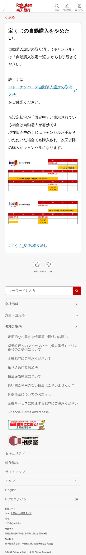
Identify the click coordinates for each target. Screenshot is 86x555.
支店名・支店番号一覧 (21, 513)
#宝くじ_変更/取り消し (27, 245)
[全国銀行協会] (43, 425)
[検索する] (77, 291)
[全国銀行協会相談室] (43, 441)
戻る (11, 17)
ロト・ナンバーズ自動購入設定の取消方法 (40, 91)
